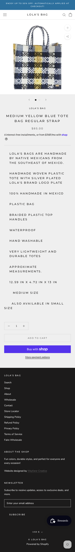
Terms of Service (13, 434)
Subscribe (17, 514)
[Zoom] (68, 28)
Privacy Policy (11, 428)
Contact (8, 405)
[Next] (45, 100)
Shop (7, 388)
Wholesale (10, 399)
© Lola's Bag (37, 539)
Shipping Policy (12, 417)
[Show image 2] (39, 100)
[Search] (64, 14)
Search (8, 382)
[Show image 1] (35, 100)
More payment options (37, 357)
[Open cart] (70, 14)
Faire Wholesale (13, 440)
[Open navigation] (5, 14)
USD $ (36, 532)
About (7, 394)
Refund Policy (11, 422)
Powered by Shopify (38, 544)
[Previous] (29, 100)
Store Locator (11, 411)
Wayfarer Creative (37, 471)
